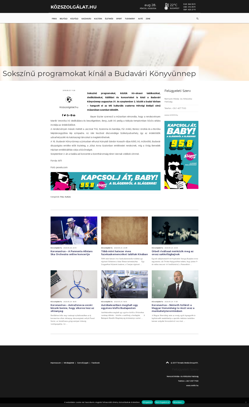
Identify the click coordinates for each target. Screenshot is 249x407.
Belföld (63, 19)
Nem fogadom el (163, 402)
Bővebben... (178, 402)
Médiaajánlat (69, 363)
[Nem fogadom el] (245, 402)
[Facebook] (63, 115)
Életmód (109, 19)
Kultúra (98, 19)
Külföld (74, 19)
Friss (54, 19)
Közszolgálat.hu (69, 107)
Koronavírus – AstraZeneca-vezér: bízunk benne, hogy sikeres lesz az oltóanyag (72, 308)
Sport (119, 19)
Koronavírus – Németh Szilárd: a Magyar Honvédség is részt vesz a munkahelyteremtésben (173, 308)
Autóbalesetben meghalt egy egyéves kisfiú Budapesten (119, 307)
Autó (140, 19)
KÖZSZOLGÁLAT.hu (74, 7)
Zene (148, 19)
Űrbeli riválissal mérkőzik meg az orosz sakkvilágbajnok (173, 253)
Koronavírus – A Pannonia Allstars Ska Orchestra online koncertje (72, 253)
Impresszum (56, 363)
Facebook (96, 363)
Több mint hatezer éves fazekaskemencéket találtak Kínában (124, 253)
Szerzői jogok (83, 363)
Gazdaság (86, 19)
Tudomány (130, 19)
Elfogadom (147, 402)
